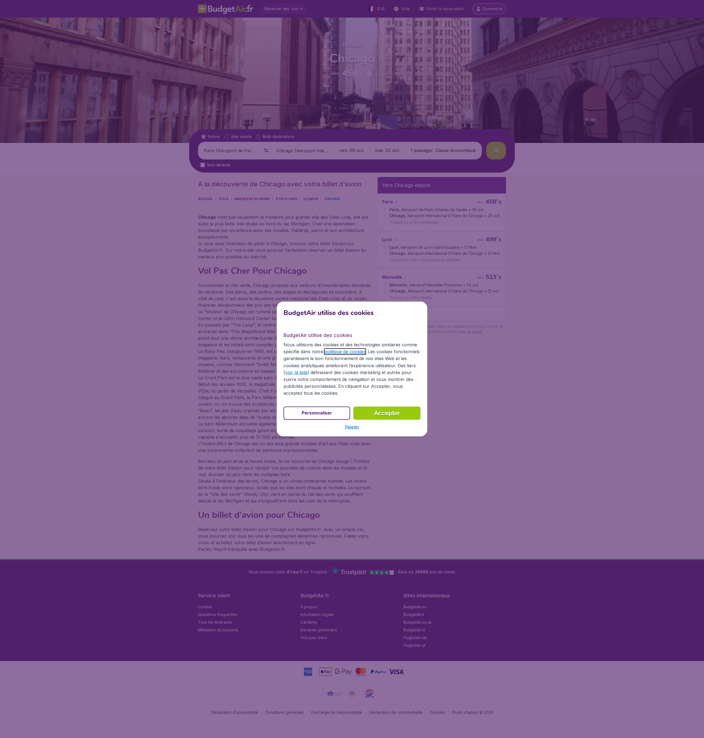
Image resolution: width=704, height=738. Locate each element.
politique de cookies (344, 351)
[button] (352, 427)
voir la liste (296, 372)
